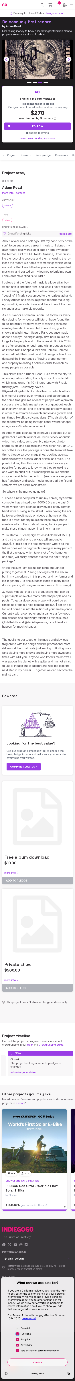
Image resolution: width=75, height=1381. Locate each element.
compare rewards (22, 766)
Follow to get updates (23, 1072)
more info (8, 192)
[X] (9, 1245)
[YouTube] (15, 1245)
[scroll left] (6, 59)
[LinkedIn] (26, 1245)
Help (30, 1044)
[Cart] (50, 5)
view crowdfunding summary (37, 138)
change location (54, 13)
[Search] (42, 5)
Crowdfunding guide (51, 1044)
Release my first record (27, 22)
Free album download (27, 857)
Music (8, 205)
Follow (37, 126)
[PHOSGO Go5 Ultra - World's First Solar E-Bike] (34, 1141)
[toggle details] (66, 1209)
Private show (17, 964)
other (7, 220)
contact (20, 192)
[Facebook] (4, 1245)
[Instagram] (20, 1245)
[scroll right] (69, 59)
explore (20, 1103)
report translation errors (29, 1269)
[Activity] (58, 5)
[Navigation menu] (71, 5)
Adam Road (13, 26)
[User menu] (65, 4)
